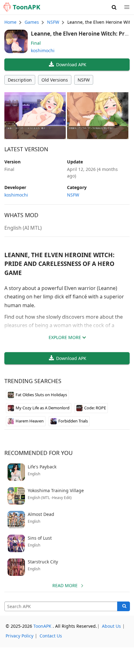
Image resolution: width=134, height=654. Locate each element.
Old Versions (54, 80)
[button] (114, 7)
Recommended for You (38, 453)
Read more (65, 585)
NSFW (84, 80)
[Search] (123, 607)
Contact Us (51, 636)
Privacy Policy (19, 636)
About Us (111, 626)
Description (20, 80)
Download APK (71, 64)
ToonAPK (42, 626)
